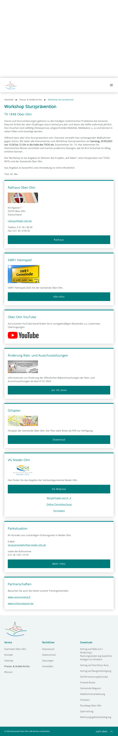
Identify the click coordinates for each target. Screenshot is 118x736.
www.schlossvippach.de (20, 603)
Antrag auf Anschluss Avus (94, 665)
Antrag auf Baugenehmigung (95, 671)
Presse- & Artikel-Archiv (17, 666)
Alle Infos (59, 296)
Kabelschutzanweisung (92, 694)
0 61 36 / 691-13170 (18, 554)
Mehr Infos (59, 563)
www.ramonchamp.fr (19, 597)
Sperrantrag (86, 711)
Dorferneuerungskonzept (94, 676)
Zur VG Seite (59, 390)
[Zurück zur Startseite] (10, 85)
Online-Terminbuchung (59, 504)
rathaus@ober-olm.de (20, 221)
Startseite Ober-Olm (15, 649)
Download (59, 439)
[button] (112, 85)
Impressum (48, 649)
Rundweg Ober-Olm (90, 705)
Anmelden (47, 666)
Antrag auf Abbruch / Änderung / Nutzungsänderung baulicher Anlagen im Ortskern (96, 654)
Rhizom (8, 672)
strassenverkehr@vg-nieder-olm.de (27, 545)
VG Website (59, 489)
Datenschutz (49, 654)
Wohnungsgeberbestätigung (95, 717)
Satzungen (48, 660)
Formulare (59, 510)
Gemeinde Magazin (90, 688)
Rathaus (59, 239)
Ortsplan (85, 699)
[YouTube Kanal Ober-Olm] (24, 335)
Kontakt (8, 654)
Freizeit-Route (87, 682)
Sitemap (8, 660)
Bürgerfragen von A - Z (59, 498)
